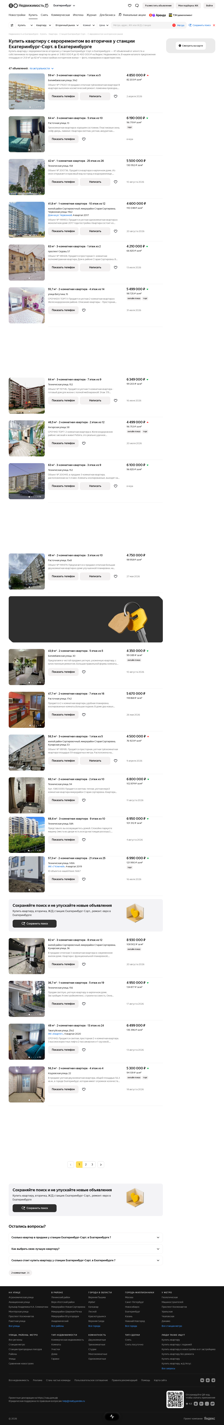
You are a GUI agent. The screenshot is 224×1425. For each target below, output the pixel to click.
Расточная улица (57, 123)
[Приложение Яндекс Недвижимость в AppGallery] (207, 1403)
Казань (128, 1316)
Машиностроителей (172, 1302)
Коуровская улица (57, 1073)
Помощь (145, 1380)
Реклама (37, 1380)
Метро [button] (180, 25)
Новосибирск (132, 1307)
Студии (92, 1349)
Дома (54, 1354)
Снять (128, 1339)
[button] (137, 6)
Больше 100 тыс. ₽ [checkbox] (26, 633)
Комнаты (56, 1344)
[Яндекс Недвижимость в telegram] (213, 1380)
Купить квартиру (171, 1339)
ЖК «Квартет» (55, 1033)
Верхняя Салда (96, 1321)
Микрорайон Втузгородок (65, 1316)
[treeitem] (18, 15)
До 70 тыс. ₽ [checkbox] (66, 624)
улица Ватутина (56, 294)
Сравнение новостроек (21, 1363)
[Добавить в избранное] (116, 96)
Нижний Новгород (135, 1321)
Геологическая (170, 1297)
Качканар (93, 1307)
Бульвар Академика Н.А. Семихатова (28, 1307)
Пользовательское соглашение (91, 1380)
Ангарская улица (57, 427)
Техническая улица (58, 166)
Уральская (167, 1311)
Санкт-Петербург (134, 1302)
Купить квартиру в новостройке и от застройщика (188, 1349)
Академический (59, 1321)
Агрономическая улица (21, 1297)
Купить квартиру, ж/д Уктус (176, 1363)
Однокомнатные (97, 1358)
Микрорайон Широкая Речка (66, 1311)
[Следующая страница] (101, 1164)
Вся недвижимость (19, 1380)
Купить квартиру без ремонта (178, 1354)
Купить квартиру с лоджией (177, 1344)
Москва (129, 1297)
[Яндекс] (209, 1418)
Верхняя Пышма (97, 1297)
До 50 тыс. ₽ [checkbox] (44, 624)
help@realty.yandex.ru (73, 1401)
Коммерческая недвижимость (67, 1339)
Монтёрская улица (18, 1311)
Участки (55, 1349)
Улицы (12, 1358)
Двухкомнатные (97, 1339)
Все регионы (15, 1339)
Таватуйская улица (58, 1030)
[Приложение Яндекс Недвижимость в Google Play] (201, 1403)
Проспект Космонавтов (21, 1316)
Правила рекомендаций (124, 1380)
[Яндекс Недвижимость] (29, 5)
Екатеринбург (132, 1311)
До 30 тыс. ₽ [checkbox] (23, 624)
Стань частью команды (58, 1380)
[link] (209, 6)
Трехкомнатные (96, 1344)
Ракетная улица (17, 1321)
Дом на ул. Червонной (60, 215)
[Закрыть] (214, 25)
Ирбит (91, 1302)
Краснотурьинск (97, 1316)
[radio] (85, 1164)
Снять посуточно (134, 1344)
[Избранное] (130, 6)
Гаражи (55, 1358)
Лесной (92, 1311)
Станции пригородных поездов (25, 1349)
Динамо (166, 1321)
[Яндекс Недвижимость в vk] (202, 1380)
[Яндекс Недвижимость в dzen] (208, 1380)
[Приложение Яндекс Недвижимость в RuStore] (212, 1403)
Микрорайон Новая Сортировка (68, 1307)
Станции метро (17, 1344)
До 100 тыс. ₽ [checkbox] (88, 624)
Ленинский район (60, 1297)
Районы (13, 1354)
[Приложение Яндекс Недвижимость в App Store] (196, 1403)
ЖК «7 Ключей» (56, 866)
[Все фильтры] (12, 25)
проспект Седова (57, 251)
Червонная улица (57, 212)
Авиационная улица (19, 1302)
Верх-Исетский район (63, 1302)
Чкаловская (168, 1316)
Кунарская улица (57, 744)
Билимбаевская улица (59, 80)
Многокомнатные (97, 1354)
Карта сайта (160, 1380)
